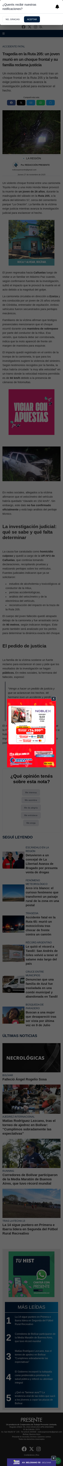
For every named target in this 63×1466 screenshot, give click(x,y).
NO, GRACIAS (13, 19)
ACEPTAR (32, 19)
